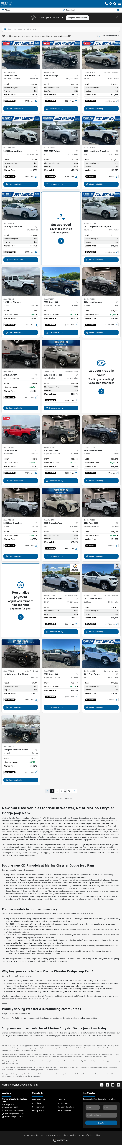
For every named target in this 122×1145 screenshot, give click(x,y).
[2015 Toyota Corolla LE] (21, 206)
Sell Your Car (62, 1103)
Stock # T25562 (8, 372)
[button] (106, 3)
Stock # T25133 (8, 746)
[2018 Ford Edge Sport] (61, 54)
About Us (61, 1099)
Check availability (16, 108)
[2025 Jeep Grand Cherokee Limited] (21, 729)
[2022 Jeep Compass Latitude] (101, 578)
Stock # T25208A (90, 595)
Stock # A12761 (49, 372)
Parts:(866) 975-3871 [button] (14, 1117)
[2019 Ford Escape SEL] (101, 653)
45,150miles (72, 378)
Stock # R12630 (49, 595)
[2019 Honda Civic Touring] (101, 54)
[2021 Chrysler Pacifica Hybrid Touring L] (101, 206)
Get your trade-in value (77, 17)
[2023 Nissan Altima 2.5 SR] (61, 578)
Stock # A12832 (8, 671)
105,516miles (113, 78)
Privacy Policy (38, 1110)
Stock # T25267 (8, 447)
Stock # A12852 (49, 148)
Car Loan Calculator (65, 1107)
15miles (34, 305)
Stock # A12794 (49, 520)
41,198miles (32, 677)
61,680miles (32, 230)
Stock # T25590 (8, 520)
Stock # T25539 (49, 447)
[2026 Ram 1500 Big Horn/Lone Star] (21, 54)
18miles (34, 378)
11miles (115, 453)
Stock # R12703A (90, 223)
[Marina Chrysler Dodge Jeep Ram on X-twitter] (106, 1084)
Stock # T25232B (9, 148)
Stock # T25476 (49, 299)
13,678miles (32, 154)
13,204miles (72, 526)
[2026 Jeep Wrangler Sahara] (21, 281)
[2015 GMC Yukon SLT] (61, 130)
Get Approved (38, 1107)
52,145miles (113, 677)
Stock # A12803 (89, 671)
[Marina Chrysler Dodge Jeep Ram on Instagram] (117, 1084)
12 (69, 791)
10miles (74, 453)
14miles (115, 526)
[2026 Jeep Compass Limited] (101, 281)
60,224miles (72, 602)
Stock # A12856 (8, 223)
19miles (34, 453)
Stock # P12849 (89, 148)
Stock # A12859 (89, 72)
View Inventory (38, 1099)
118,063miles (72, 154)
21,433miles (113, 602)
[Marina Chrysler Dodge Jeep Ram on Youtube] (112, 1084)
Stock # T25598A (9, 72)
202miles (34, 78)
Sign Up (101, 1123)
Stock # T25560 (89, 520)
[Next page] (74, 791)
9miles (75, 305)
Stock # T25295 (8, 299)
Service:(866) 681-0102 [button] (15, 1113)
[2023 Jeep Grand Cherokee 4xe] (101, 130)
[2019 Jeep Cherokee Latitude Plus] (61, 354)
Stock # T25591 (89, 299)
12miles (115, 305)
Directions (36, 1103)
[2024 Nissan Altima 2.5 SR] (21, 130)
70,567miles (113, 154)
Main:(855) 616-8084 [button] (14, 1110)
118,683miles (113, 230)
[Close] (116, 17)
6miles (35, 526)
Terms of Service (64, 1110)
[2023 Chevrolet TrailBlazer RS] (21, 653)
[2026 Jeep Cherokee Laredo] (21, 502)
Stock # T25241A (49, 72)
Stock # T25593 (89, 447)
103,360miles (72, 78)
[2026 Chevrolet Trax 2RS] (61, 502)
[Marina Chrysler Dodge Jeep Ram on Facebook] (101, 1084)
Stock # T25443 (49, 671)
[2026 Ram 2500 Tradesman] (21, 429)
